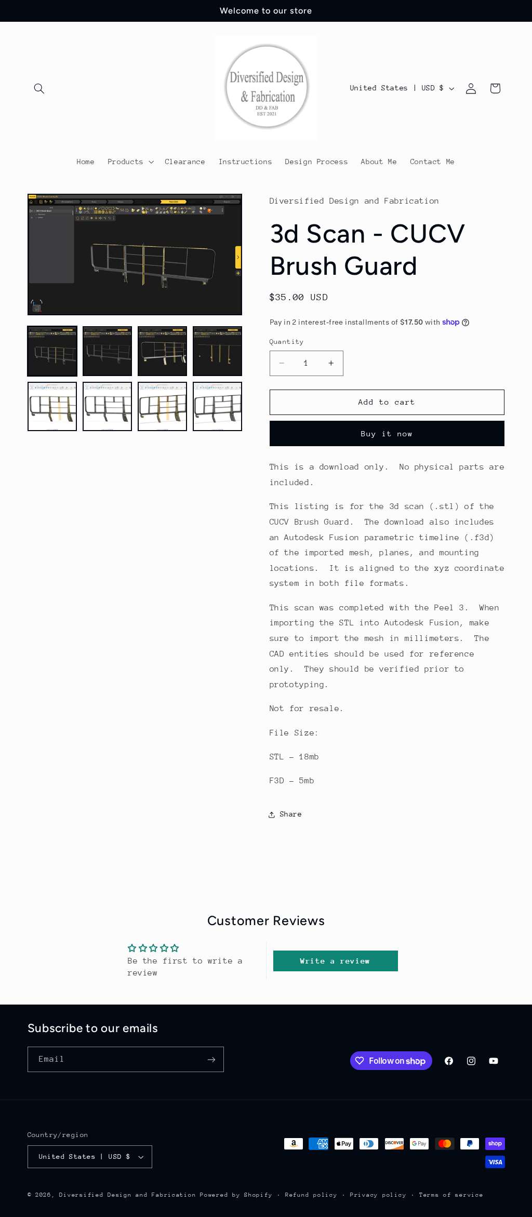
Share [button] (291, 814)
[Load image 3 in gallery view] (163, 351)
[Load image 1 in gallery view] (52, 351)
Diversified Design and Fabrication (127, 1195)
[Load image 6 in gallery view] (107, 407)
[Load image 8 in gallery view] (218, 407)
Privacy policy (378, 1195)
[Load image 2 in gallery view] (107, 351)
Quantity (287, 341)
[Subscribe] (211, 1059)
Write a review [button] (335, 960)
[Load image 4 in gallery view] (218, 351)
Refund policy (311, 1195)
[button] (39, 88)
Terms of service (451, 1195)
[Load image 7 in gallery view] (163, 407)
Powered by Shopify (236, 1195)
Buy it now (387, 433)
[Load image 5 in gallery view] (52, 407)
